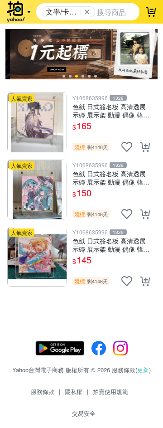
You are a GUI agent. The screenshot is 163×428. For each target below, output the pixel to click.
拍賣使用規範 (110, 391)
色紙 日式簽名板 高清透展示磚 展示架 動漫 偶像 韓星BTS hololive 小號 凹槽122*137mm (110, 245)
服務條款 (42, 391)
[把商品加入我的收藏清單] (126, 146)
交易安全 (84, 413)
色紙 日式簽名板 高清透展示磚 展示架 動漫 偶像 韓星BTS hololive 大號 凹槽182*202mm (110, 110)
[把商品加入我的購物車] (144, 146)
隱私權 (73, 391)
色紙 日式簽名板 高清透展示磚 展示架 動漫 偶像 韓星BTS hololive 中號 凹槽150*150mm (110, 177)
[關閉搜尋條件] (87, 12)
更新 (143, 369)
